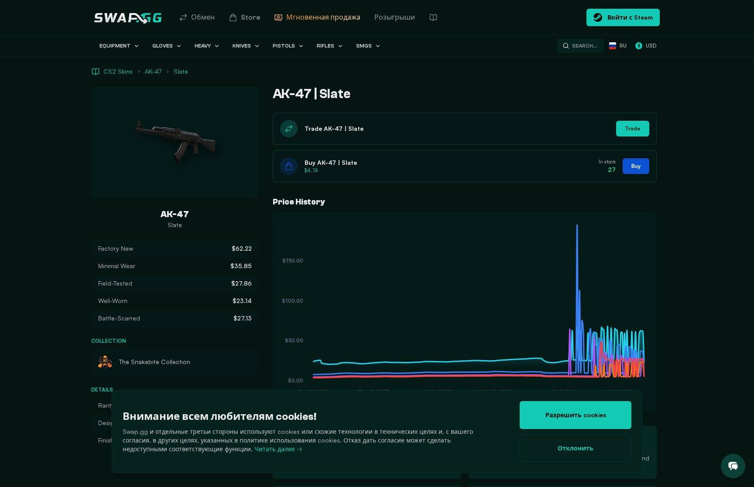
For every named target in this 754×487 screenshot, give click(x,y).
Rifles (325, 46)
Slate (181, 71)
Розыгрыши (394, 17)
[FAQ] (433, 17)
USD (646, 45)
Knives (242, 46)
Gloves (162, 46)
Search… (584, 46)
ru (623, 45)
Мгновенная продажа (323, 17)
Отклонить (575, 448)
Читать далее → (278, 449)
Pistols (284, 46)
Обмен (203, 17)
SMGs (364, 46)
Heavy (203, 46)
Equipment (114, 46)
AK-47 (153, 71)
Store (250, 17)
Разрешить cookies (575, 415)
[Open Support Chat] (733, 466)
